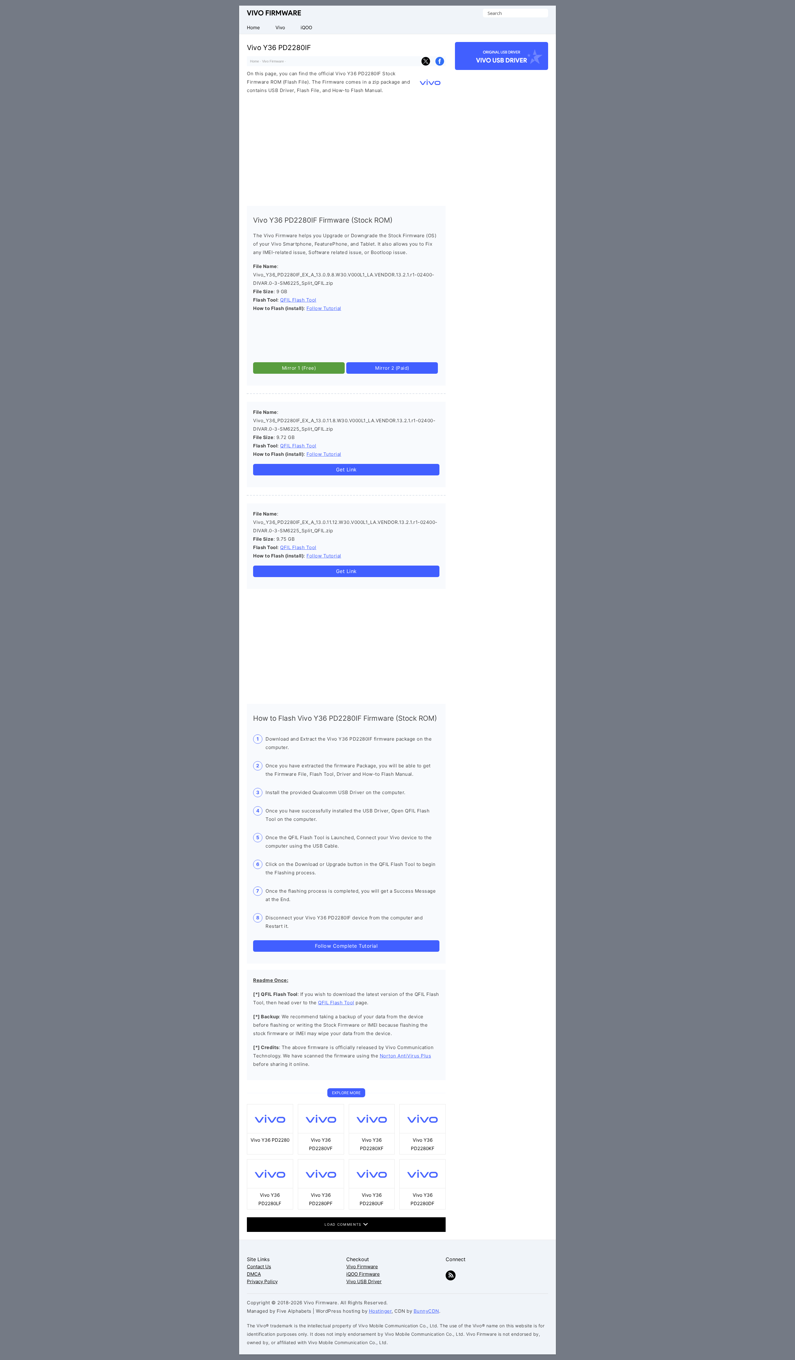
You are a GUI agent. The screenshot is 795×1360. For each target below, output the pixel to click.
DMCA (254, 1274)
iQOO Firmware (363, 1274)
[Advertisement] (346, 148)
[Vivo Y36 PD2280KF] (422, 1132)
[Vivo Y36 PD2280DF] (422, 1187)
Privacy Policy (262, 1281)
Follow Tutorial (324, 308)
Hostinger (380, 1311)
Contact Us (259, 1267)
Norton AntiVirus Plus (405, 1056)
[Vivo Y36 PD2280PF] (321, 1187)
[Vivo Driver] (501, 64)
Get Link (346, 469)
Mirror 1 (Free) (299, 368)
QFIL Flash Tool (298, 300)
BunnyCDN (426, 1311)
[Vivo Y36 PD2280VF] (321, 1132)
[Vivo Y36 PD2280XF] (372, 1132)
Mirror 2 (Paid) (392, 368)
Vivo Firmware (274, 13)
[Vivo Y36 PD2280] (270, 1132)
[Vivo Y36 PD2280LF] (270, 1187)
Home (254, 61)
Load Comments (344, 1224)
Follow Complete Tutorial (346, 946)
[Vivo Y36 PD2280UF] (372, 1187)
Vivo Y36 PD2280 (270, 1140)
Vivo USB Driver (364, 1281)
